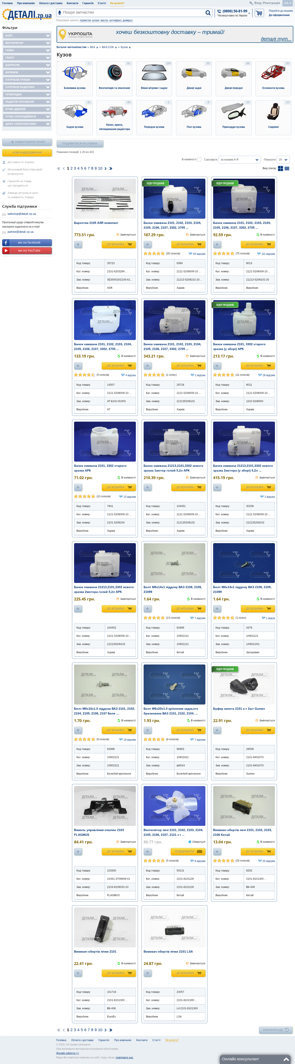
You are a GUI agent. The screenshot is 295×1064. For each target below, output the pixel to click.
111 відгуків (268, 253)
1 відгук (270, 618)
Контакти (72, 3)
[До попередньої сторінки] (64, 168)
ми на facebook (29, 242)
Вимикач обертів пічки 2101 (95, 951)
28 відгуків (269, 375)
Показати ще (273, 1030)
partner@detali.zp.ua (20, 231)
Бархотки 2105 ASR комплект (96, 223)
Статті (102, 3)
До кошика (115, 244)
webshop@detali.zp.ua (22, 213)
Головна (7, 3)
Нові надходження (27, 152)
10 (100, 168)
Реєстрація (271, 3)
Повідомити (184, 851)
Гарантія (88, 3)
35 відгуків (269, 861)
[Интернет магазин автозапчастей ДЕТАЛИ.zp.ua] (27, 15)
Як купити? (117, 3)
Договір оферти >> (67, 1053)
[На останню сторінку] (111, 168)
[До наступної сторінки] (106, 168)
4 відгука (130, 375)
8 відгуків (200, 861)
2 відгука (200, 375)
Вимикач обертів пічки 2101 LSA (168, 951)
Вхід (257, 3)
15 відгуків (130, 496)
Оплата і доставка (50, 3)
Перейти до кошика (281, 10)
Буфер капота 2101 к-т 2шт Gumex (239, 708)
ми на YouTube (29, 250)
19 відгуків (130, 739)
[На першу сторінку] (58, 168)
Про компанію (26, 3)
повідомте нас (124, 1057)
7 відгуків (200, 618)
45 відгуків (199, 253)
